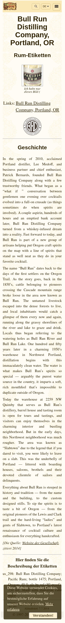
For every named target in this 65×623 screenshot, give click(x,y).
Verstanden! (43, 615)
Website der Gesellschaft (40, 542)
